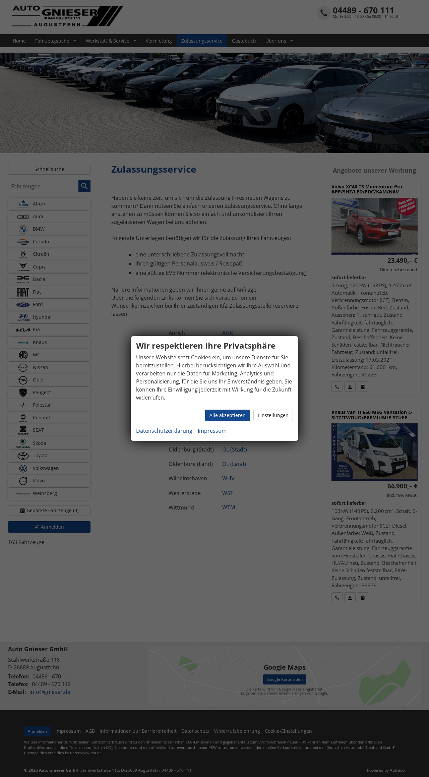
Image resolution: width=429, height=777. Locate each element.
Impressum (212, 430)
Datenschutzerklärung (164, 430)
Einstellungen (273, 415)
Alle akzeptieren (227, 415)
